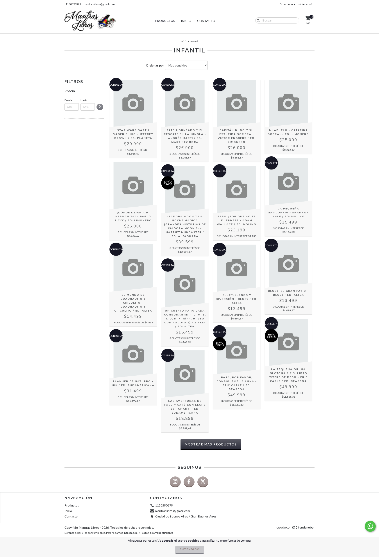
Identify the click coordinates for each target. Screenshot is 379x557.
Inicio (186, 21)
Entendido (190, 549)
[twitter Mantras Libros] (202, 481)
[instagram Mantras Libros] (175, 481)
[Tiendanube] (295, 528)
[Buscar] (257, 20)
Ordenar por (155, 65)
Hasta (83, 100)
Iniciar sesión (305, 4)
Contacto (206, 21)
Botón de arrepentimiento (157, 532)
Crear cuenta (287, 4)
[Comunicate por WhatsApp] (370, 526)
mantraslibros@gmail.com (99, 4)
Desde (68, 100)
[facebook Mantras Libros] (189, 481)
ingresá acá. (130, 532)
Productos (165, 21)
